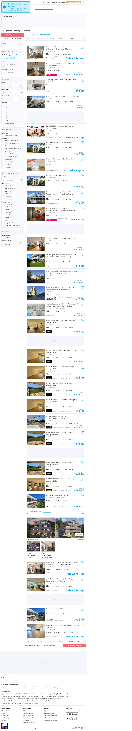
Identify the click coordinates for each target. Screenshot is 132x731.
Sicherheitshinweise (28, 713)
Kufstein (28, 680)
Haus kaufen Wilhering (56, 698)
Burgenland (4, 687)
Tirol (47, 687)
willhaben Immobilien (49, 713)
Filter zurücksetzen (45, 34)
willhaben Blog (5, 718)
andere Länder (64, 687)
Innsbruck (7, 680)
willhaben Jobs (47, 718)
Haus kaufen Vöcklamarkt (7, 698)
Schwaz (48, 680)
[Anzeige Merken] (82, 47)
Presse (3, 713)
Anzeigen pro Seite (74, 641)
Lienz (38, 680)
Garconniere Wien (20, 698)
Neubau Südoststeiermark (33, 694)
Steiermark (42, 687)
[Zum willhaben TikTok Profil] (76, 728)
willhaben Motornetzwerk (50, 715)
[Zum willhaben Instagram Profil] (73, 728)
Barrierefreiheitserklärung (29, 718)
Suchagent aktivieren (13, 35)
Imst (2, 680)
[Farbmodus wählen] (83, 2)
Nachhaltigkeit (5, 715)
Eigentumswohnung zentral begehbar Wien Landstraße (54, 694)
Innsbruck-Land (15, 680)
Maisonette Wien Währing (33, 696)
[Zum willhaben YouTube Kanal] (79, 728)
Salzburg (35, 687)
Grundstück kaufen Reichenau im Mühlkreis (12, 703)
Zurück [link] (28, 38)
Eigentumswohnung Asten (31, 703)
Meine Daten (26, 720)
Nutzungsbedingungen (28, 715)
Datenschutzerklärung (28, 722)
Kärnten (11, 687)
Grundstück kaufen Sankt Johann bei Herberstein (13, 701)
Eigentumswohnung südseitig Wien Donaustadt (13, 694)
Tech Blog (3, 720)
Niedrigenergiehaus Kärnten (49, 696)
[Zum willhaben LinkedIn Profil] (82, 728)
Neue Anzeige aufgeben (74, 2)
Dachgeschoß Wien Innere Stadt (65, 696)
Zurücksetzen (19, 55)
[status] (15, 7)
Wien (57, 687)
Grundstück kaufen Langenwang (35, 701)
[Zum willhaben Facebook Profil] (85, 728)
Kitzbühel (22, 680)
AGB (20, 728)
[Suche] (21, 180)
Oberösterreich (28, 687)
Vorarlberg (52, 687)
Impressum (36, 728)
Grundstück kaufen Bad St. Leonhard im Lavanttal (13, 696)
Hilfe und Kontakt (27, 711)
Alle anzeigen (80, 539)
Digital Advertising (48, 711)
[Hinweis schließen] (29, 2)
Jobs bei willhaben (5, 711)
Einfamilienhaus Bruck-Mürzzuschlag (54, 701)
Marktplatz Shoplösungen (50, 720)
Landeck (34, 680)
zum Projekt (79, 534)
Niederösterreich (18, 687)
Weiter (61, 38)
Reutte (43, 680)
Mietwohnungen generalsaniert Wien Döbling (37, 698)
